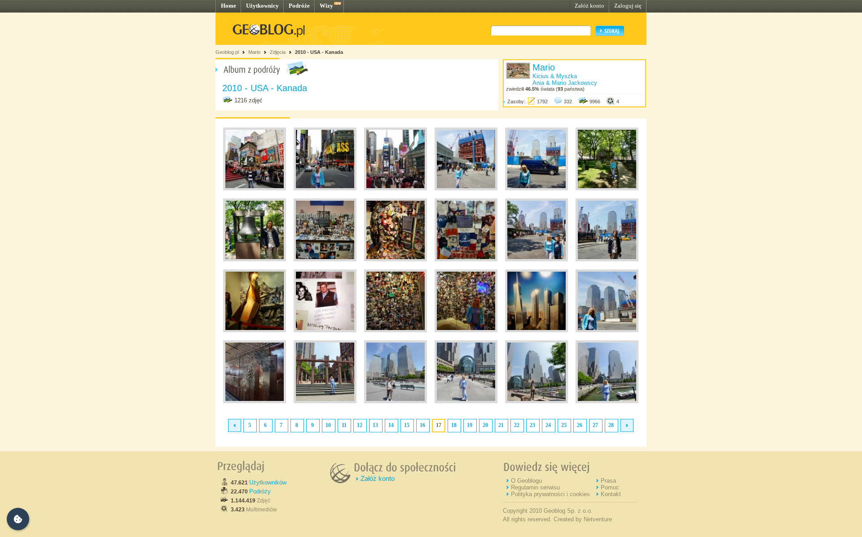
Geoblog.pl (227, 52)
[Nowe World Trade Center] (536, 330)
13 (375, 425)
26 (579, 425)
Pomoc (610, 487)
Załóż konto (589, 5)
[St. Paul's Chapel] (607, 188)
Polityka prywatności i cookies (550, 494)
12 (359, 425)
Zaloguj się (628, 5)
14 (391, 425)
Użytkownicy (262, 5)
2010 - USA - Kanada (319, 52)
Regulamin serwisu (535, 487)
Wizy (326, 5)
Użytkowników (267, 482)
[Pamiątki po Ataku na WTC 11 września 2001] (325, 259)
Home (228, 5)
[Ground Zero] (466, 188)
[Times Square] (254, 188)
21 (501, 425)
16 (422, 425)
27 (595, 425)
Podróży (260, 491)
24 (548, 425)
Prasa (608, 480)
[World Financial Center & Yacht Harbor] (395, 401)
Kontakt (611, 494)
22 (516, 425)
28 (611, 425)
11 (344, 425)
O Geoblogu (526, 480)
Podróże (299, 5)
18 (454, 425)
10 (328, 425)
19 (469, 425)
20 (485, 425)
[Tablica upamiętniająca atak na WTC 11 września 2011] (254, 401)
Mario (254, 52)
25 (564, 425)
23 (532, 425)
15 (406, 425)
